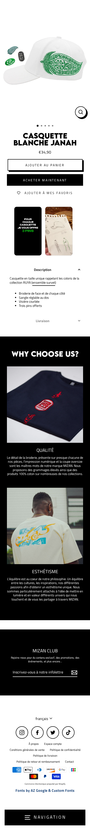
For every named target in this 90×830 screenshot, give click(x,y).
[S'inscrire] (73, 672)
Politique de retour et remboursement (38, 762)
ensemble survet (43, 283)
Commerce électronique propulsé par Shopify (45, 783)
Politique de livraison (45, 756)
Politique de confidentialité (65, 750)
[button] (45, 269)
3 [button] (46, 126)
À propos (34, 744)
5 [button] (53, 126)
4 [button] (49, 126)
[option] (45, 60)
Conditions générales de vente (27, 750)
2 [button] (42, 126)
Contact (69, 762)
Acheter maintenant (45, 180)
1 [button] (38, 126)
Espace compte (53, 744)
